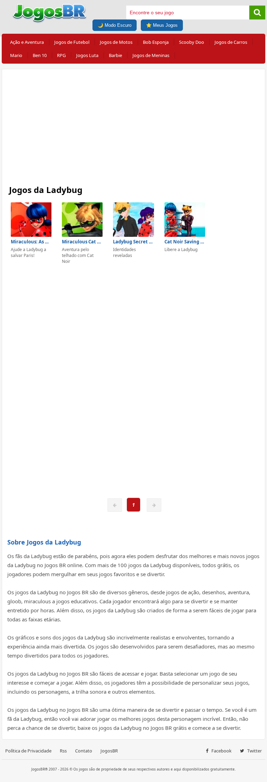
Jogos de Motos (116, 42)
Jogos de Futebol (71, 42)
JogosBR (109, 751)
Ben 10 (40, 55)
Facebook (221, 751)
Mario (16, 55)
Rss (63, 751)
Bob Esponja (156, 42)
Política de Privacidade (28, 751)
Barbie (115, 55)
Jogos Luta (87, 55)
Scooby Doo (191, 42)
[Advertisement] (133, 125)
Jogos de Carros (231, 42)
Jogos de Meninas (150, 55)
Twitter (254, 751)
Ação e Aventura (27, 42)
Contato (83, 751)
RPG (61, 55)
